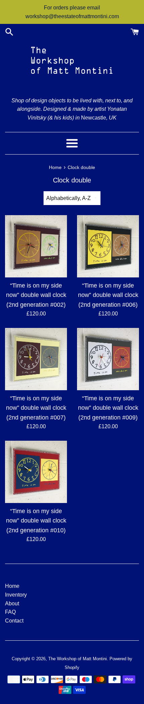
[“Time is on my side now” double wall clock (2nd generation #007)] (36, 359)
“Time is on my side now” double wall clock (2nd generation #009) (108, 408)
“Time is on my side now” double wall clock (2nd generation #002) (36, 295)
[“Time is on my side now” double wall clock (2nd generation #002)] (36, 246)
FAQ (10, 612)
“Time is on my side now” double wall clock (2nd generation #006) (108, 295)
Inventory (16, 595)
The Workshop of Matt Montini (77, 658)
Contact (14, 621)
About (12, 603)
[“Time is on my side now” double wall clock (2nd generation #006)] (108, 246)
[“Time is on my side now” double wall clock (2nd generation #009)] (108, 359)
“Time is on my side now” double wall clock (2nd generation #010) (36, 520)
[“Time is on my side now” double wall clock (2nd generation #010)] (36, 472)
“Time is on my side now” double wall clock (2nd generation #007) (36, 408)
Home (12, 586)
